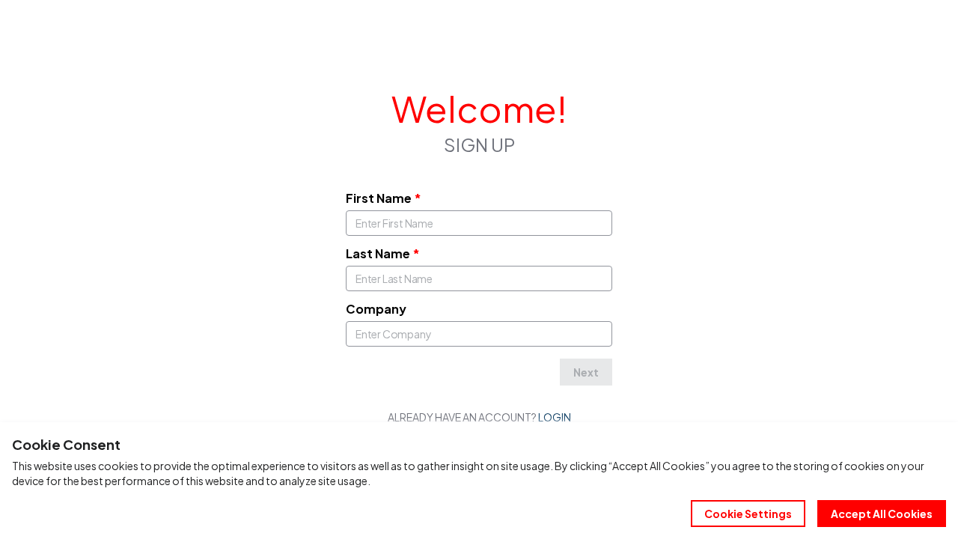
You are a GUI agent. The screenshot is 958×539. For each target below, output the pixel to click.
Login (554, 417)
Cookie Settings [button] (748, 513)
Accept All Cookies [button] (882, 513)
